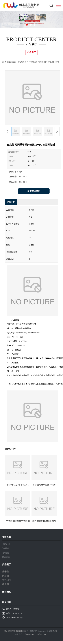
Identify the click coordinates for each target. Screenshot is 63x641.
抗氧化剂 (6, 580)
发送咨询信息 (33, 191)
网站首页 (22, 62)
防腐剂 (5, 576)
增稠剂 (42, 62)
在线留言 (6, 553)
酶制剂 (5, 584)
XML (55, 631)
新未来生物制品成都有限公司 (16, 631)
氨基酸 (5, 571)
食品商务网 (29, 635)
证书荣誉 (6, 548)
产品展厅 (33, 62)
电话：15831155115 (14, 613)
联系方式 (6, 557)
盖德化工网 (41, 635)
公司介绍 (6, 544)
